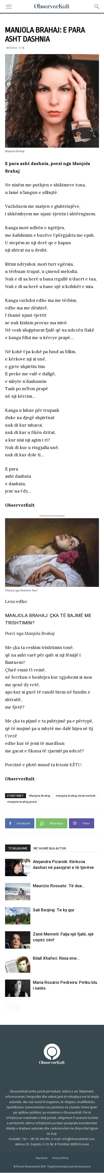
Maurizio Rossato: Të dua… (59, 885)
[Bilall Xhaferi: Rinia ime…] (17, 964)
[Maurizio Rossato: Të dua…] (17, 891)
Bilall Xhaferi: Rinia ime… (56, 958)
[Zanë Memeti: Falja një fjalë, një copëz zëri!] (17, 940)
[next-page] (16, 1007)
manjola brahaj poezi (22, 801)
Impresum (41, 1158)
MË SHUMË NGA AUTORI (50, 848)
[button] (9, 7)
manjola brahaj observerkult (75, 795)
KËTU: (75, 764)
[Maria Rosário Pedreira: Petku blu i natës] (17, 988)
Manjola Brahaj (39, 795)
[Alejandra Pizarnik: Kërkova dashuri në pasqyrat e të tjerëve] (17, 867)
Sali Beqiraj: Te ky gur (53, 909)
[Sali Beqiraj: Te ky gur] (17, 915)
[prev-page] (8, 1007)
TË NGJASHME (18, 848)
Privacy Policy (60, 1158)
